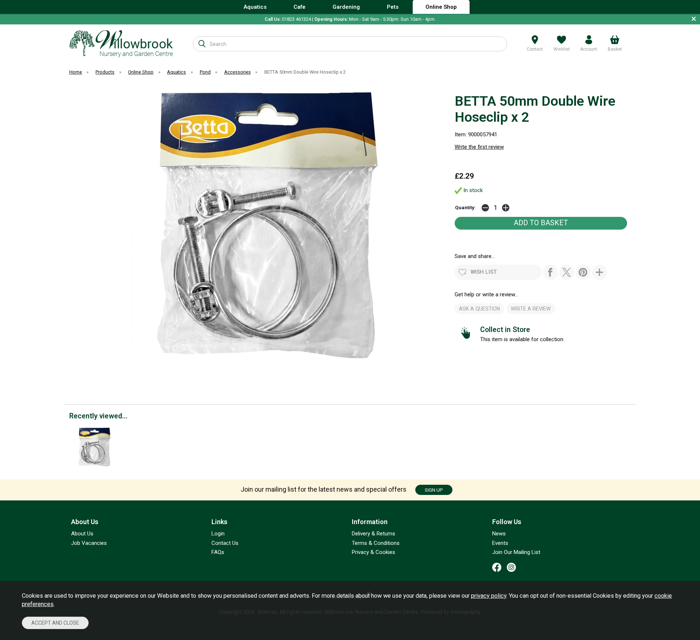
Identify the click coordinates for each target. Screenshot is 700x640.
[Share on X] (566, 272)
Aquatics (255, 7)
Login (218, 533)
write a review (531, 309)
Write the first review (479, 147)
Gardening (346, 7)
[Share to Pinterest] (583, 272)
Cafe (299, 7)
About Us (82, 533)
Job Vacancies (89, 543)
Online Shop (441, 7)
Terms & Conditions (376, 543)
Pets (392, 7)
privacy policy (488, 595)
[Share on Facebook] (550, 272)
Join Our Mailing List (516, 552)
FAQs (217, 552)
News (499, 533)
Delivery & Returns (373, 533)
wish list (484, 272)
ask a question (479, 309)
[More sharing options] (599, 272)
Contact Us (224, 543)
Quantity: (465, 207)
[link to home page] (121, 43)
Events (500, 543)
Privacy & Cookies (373, 552)
